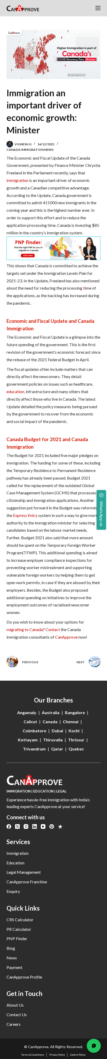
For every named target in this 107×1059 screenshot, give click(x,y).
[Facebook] (8, 826)
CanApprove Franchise (26, 881)
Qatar (57, 748)
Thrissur (76, 739)
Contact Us (16, 1014)
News (11, 957)
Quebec (76, 748)
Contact (52, 629)
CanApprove (66, 636)
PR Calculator (18, 929)
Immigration (17, 853)
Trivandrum (34, 748)
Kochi (74, 730)
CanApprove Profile (24, 976)
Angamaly (26, 712)
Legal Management (23, 872)
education (15, 391)
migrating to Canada (24, 629)
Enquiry (13, 891)
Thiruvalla (53, 739)
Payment (14, 967)
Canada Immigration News (30, 150)
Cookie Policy (77, 1054)
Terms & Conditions (32, 1054)
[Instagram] (26, 826)
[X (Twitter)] (17, 826)
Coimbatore (34, 730)
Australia (50, 712)
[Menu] (98, 8)
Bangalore (75, 712)
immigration (17, 180)
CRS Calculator (20, 919)
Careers (13, 1024)
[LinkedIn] (34, 826)
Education (15, 862)
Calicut (30, 721)
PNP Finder (16, 938)
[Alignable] (60, 826)
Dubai (57, 730)
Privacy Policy (57, 1054)
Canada (50, 721)
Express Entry (25, 515)
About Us (15, 1004)
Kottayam (28, 739)
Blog (10, 948)
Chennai (70, 721)
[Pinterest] (51, 826)
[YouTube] (43, 826)
